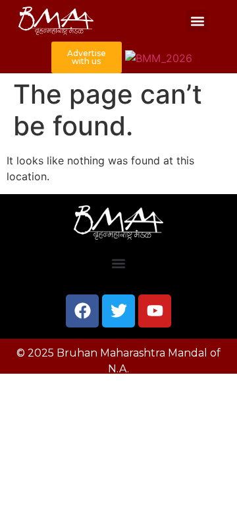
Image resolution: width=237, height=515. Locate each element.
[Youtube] (154, 310)
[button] (197, 21)
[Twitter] (118, 310)
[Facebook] (82, 310)
